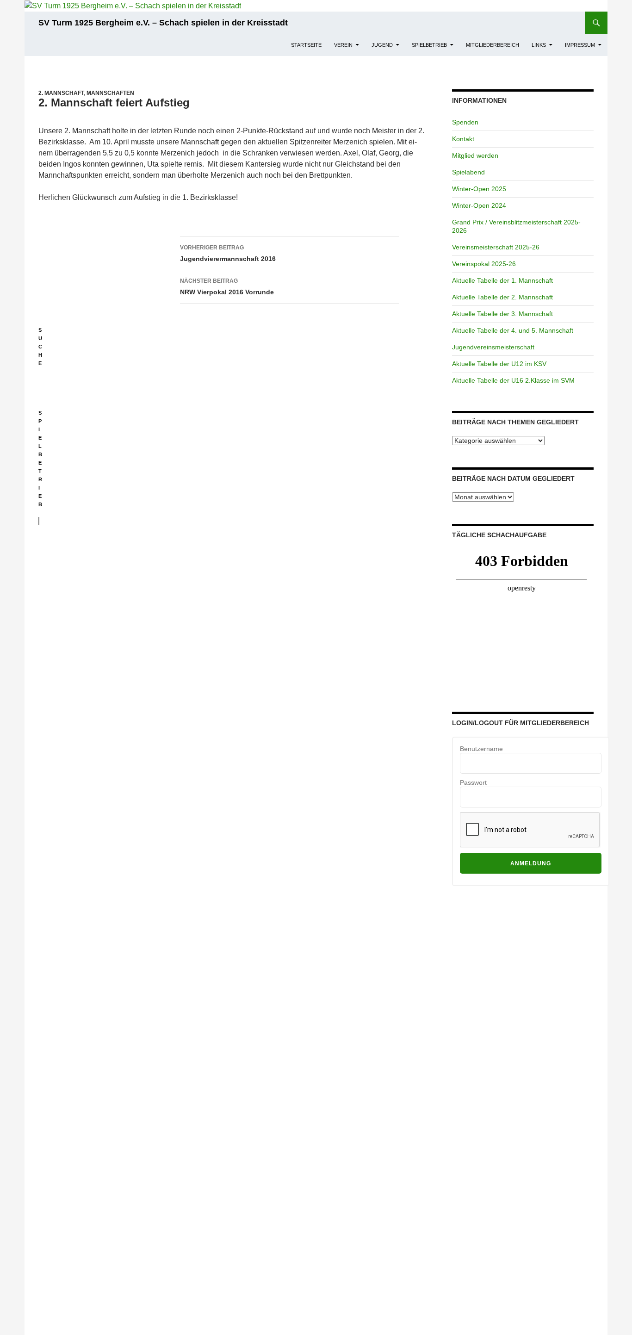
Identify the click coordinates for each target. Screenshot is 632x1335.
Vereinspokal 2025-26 (484, 263)
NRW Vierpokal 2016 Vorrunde (227, 287)
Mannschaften (110, 93)
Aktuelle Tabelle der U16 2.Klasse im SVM (513, 380)
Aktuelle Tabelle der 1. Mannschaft (502, 280)
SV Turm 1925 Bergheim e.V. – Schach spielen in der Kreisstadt (163, 22)
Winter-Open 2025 (479, 188)
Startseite (306, 45)
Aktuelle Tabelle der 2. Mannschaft (502, 297)
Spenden (465, 122)
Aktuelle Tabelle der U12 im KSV (499, 363)
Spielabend (468, 172)
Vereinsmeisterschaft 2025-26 (495, 247)
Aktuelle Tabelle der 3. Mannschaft (502, 313)
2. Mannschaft (61, 93)
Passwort (473, 782)
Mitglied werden (475, 155)
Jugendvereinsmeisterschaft (493, 347)
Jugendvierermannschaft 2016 (228, 253)
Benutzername (481, 748)
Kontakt (463, 139)
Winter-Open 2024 (479, 205)
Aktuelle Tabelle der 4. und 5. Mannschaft (512, 330)
